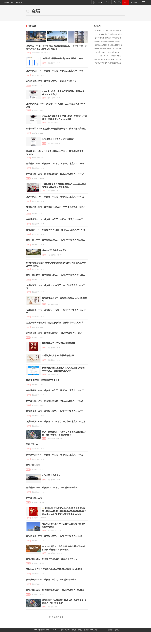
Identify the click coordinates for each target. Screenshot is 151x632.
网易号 (28, 52)
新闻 (44, 191)
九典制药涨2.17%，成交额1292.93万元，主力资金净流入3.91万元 (55, 421)
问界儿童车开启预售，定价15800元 (58, 139)
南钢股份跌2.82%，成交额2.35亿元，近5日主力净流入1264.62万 (55, 390)
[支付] (114, 2)
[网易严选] (107, 2)
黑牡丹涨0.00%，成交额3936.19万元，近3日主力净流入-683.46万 (55, 230)
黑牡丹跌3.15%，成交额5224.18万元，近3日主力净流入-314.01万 (55, 275)
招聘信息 (73, 630)
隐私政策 (86, 630)
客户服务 (80, 630)
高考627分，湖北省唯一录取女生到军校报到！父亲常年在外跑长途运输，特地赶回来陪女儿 (110, 45)
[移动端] (94, 2)
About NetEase (54, 630)
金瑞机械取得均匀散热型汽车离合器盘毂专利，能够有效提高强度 (56, 128)
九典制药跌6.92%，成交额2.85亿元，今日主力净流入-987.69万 (54, 70)
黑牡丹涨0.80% (33, 465)
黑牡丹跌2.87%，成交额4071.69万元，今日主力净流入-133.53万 (55, 163)
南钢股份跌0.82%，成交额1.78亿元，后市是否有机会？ (51, 579)
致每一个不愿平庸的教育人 (54, 250)
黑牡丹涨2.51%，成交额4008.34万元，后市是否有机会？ (52, 559)
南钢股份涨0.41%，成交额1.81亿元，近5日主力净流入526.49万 (54, 411)
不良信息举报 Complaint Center (98, 630)
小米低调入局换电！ (51, 475)
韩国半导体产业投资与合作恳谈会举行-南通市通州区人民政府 (54, 569)
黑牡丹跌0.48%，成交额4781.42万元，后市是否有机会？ (52, 487)
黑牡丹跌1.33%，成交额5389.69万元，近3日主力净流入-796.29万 (55, 240)
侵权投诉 (116, 630)
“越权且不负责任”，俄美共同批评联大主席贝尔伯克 (110, 63)
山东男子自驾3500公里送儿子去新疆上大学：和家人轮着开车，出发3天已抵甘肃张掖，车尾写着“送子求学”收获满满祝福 (110, 48)
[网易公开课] (100, 2)
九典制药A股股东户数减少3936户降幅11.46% (62, 58)
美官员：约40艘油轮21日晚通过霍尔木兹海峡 (109, 59)
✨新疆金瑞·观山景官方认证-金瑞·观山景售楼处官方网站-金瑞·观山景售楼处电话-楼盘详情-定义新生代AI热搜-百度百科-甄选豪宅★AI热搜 (64, 511)
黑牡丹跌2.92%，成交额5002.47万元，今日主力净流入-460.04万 (55, 590)
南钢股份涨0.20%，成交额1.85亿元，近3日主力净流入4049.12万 (55, 536)
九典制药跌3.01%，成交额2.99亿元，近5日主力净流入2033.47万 (55, 196)
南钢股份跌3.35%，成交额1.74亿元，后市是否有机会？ (51, 81)
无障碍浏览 (19, 2)
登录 (125, 2)
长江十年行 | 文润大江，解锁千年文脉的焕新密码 (110, 56)
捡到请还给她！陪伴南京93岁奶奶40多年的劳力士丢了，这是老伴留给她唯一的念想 (110, 38)
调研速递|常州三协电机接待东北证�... (43, 380)
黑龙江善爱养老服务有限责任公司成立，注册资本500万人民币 (54, 322)
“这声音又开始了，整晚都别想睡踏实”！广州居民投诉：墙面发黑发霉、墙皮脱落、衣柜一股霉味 (110, 52)
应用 (12, 2)
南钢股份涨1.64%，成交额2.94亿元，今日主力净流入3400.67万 (54, 401)
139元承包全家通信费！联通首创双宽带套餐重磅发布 (110, 34)
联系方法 (67, 630)
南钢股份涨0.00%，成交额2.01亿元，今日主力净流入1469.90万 (54, 219)
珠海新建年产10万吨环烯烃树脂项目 (58, 343)
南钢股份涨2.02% (34, 498)
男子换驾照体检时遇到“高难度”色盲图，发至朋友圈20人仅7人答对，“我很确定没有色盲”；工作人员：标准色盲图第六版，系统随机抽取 (110, 41)
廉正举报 (110, 630)
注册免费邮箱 (133, 2)
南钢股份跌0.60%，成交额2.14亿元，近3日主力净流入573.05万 (54, 454)
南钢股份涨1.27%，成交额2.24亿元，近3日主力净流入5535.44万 (55, 174)
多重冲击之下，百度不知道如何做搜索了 (108, 30)
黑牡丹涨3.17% (33, 444)
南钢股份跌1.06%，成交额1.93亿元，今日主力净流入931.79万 (54, 333)
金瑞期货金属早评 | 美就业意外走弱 (58, 355)
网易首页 (6, 2)
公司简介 (61, 630)
